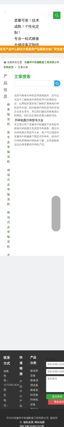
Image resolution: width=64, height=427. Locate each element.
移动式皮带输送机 (8, 229)
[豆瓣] (12, 2)
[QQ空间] (18, 2)
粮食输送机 (8, 114)
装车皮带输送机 (8, 146)
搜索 (57, 83)
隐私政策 (28, 422)
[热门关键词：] (56, 15)
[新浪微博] (24, 2)
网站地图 (40, 422)
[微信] (30, 2)
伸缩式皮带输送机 (8, 187)
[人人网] (6, 2)
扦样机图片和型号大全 (29, 120)
